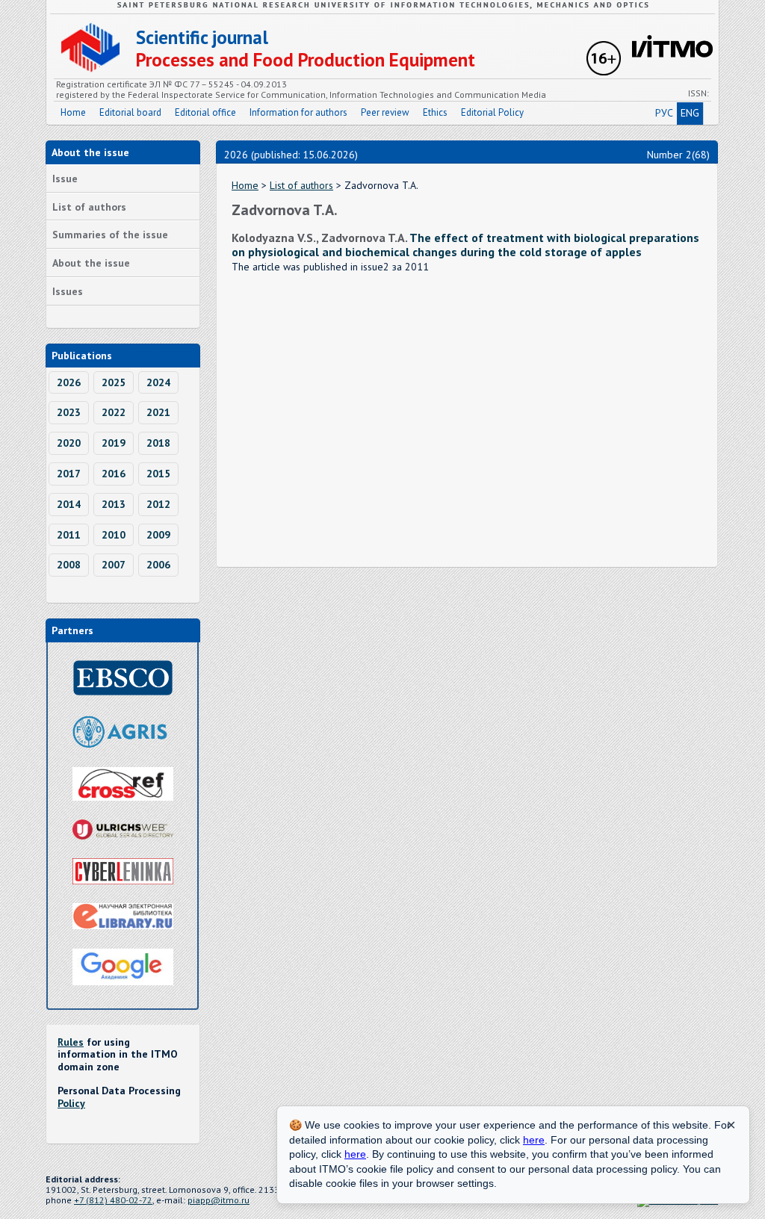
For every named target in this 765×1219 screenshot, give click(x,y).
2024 (158, 382)
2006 (158, 564)
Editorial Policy (492, 112)
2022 (114, 412)
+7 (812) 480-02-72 (113, 1200)
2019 (114, 443)
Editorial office (205, 112)
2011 (69, 535)
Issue (65, 178)
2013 (114, 504)
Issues (67, 291)
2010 (114, 535)
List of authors (89, 207)
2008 (69, 564)
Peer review (385, 112)
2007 (114, 564)
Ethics (435, 112)
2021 (158, 412)
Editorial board (130, 112)
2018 (158, 443)
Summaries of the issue (110, 234)
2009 (158, 535)
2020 (69, 443)
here (534, 1140)
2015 (158, 473)
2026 (69, 382)
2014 (69, 504)
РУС (664, 113)
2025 (114, 382)
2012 (158, 504)
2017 (69, 473)
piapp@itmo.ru (219, 1200)
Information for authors (298, 112)
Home (73, 112)
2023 (69, 412)
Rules (71, 1042)
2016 (114, 473)
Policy (71, 1103)
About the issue (91, 263)
